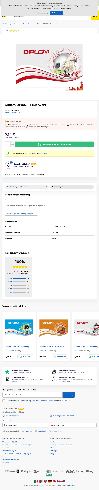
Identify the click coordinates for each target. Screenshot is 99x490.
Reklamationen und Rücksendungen (17, 445)
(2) (12, 31)
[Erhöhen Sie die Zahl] (12, 143)
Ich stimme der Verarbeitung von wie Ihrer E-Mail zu (38, 401)
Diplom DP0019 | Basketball (51, 346)
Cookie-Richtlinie (63, 8)
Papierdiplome (28, 24)
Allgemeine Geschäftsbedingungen (16, 454)
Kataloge (53, 451)
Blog (52, 454)
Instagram (56, 431)
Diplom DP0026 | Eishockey (17, 346)
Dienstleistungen (9, 451)
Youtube (28, 431)
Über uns (53, 448)
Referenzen (7, 463)
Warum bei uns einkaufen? (61, 445)
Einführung (6, 24)
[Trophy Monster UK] (41, 481)
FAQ (4, 457)
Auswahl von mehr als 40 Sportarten (72, 372)
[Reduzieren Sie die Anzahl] (12, 145)
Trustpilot (43, 153)
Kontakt (5, 448)
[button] (21, 213)
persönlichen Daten (44, 401)
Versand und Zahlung (11, 442)
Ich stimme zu (56, 13)
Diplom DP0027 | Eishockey (86, 346)
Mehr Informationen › (13, 112)
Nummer (8, 144)
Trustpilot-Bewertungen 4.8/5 (22, 372)
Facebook (42, 431)
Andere (16, 24)
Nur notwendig (42, 13)
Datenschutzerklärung (11, 460)
